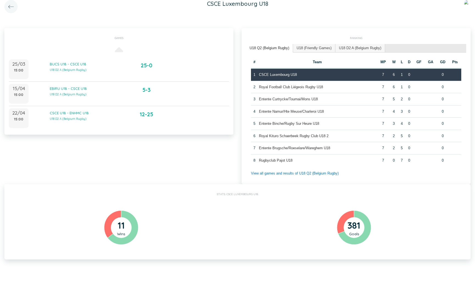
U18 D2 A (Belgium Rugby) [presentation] (360, 48)
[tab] (269, 48)
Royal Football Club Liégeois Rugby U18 (291, 87)
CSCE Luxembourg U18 (278, 75)
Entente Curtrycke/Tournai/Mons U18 (288, 99)
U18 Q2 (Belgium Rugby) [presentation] (269, 48)
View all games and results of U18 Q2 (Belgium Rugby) (295, 173)
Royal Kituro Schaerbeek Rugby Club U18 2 (293, 136)
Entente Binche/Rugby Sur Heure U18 (289, 123)
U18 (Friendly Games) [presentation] (314, 48)
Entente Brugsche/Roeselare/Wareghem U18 (294, 148)
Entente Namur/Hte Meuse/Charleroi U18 (291, 111)
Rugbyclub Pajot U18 (275, 160)
